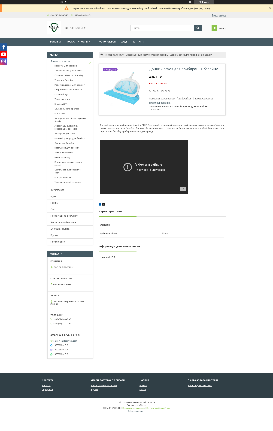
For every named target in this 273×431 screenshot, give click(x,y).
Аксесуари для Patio (65, 133)
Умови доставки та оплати (104, 385)
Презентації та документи (64, 216)
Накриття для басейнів (66, 66)
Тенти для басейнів (64, 80)
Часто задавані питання (63, 222)
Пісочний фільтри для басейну (70, 138)
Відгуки (54, 235)
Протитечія (60, 113)
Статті (54, 209)
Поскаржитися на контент (133, 408)
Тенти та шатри (62, 99)
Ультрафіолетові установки (68, 182)
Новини (54, 203)
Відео (54, 196)
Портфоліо (47, 389)
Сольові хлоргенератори (67, 109)
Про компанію (58, 241)
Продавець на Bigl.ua (136, 405)
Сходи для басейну (64, 143)
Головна (55, 42)
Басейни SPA (61, 104)
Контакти (138, 42)
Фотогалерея (107, 42)
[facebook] (100, 204)
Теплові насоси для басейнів (69, 70)
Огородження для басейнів (68, 89)
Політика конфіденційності (158, 408)
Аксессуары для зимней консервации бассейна (66, 127)
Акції (124, 42)
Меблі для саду (62, 157)
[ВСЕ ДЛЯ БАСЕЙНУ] (54, 33)
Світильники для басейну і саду (68, 171)
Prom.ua (151, 402)
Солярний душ (62, 94)
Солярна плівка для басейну (69, 75)
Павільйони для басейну (67, 148)
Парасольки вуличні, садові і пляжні (69, 163)
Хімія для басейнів (64, 153)
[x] (103, 204)
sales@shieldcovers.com (65, 341)
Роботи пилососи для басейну (70, 85)
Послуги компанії (63, 177)
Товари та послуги (78, 42)
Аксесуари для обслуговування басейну (147, 55)
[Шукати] (198, 28)
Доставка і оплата (60, 229)
